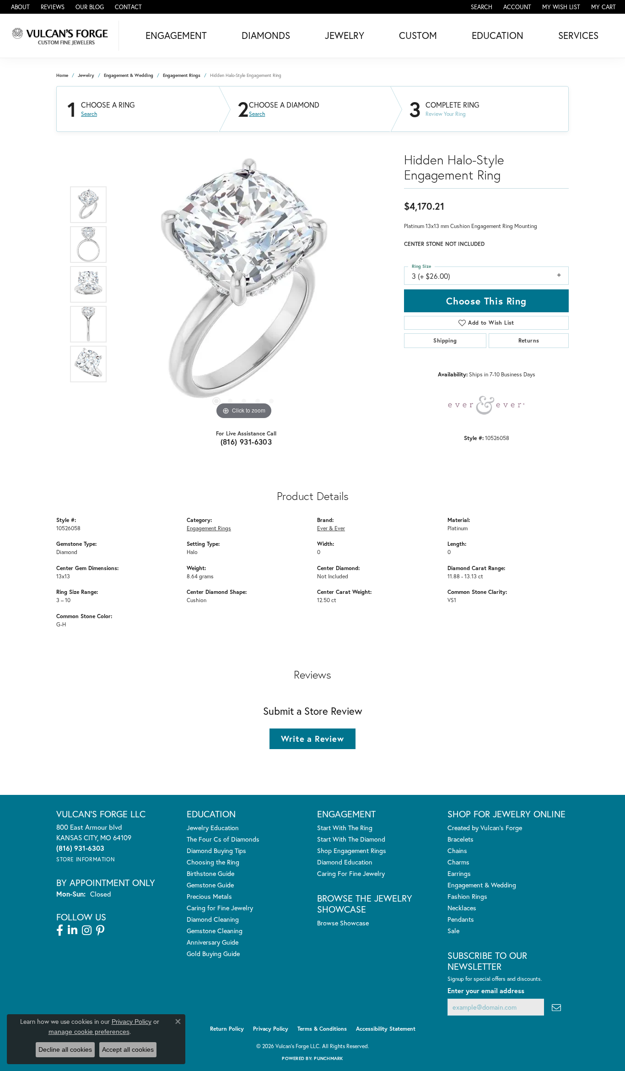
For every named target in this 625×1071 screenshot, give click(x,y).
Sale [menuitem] (453, 930)
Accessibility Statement (385, 1028)
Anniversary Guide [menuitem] (212, 942)
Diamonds (266, 35)
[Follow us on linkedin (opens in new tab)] (72, 930)
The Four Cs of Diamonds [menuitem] (223, 839)
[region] (244, 284)
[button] (480, 7)
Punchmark (328, 1058)
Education (497, 35)
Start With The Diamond (351, 839)
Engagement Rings (181, 75)
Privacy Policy (270, 1028)
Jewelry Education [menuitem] (213, 827)
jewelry (86, 75)
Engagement (176, 35)
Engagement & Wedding (128, 75)
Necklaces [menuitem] (461, 907)
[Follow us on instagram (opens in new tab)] (87, 930)
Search (89, 114)
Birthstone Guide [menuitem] (210, 873)
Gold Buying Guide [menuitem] (213, 953)
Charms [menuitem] (458, 862)
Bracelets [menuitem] (460, 839)
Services (578, 35)
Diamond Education (344, 862)
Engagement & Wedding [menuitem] (481, 885)
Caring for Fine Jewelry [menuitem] (220, 907)
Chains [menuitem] (457, 850)
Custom (418, 35)
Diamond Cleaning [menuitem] (213, 919)
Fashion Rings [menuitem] (467, 896)
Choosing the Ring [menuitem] (213, 862)
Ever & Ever (331, 528)
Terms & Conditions (322, 1028)
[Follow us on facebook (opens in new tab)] (59, 930)
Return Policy (227, 1028)
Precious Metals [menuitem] (209, 896)
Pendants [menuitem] (460, 919)
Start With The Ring (344, 827)
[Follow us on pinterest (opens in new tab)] (100, 930)
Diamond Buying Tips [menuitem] (216, 850)
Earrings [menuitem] (459, 873)
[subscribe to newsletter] (556, 1007)
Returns (528, 340)
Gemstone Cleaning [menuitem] (214, 930)
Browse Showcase (343, 923)
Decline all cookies (65, 1049)
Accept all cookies (128, 1049)
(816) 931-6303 (246, 441)
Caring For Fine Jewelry (351, 873)
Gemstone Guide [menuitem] (210, 885)
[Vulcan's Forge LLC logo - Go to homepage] (62, 36)
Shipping (445, 340)
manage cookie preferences (88, 1031)
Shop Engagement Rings (351, 850)
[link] (19, 7)
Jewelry (344, 35)
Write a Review (312, 738)
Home (62, 75)
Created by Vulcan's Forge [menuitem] (484, 827)
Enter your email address (485, 990)
